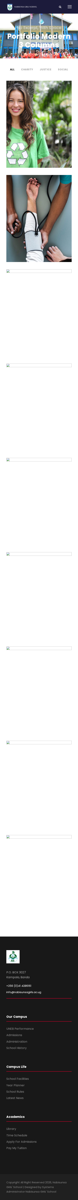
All (12, 69)
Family (34, 317)
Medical (39, 223)
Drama (45, 506)
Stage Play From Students (39, 497)
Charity (27, 69)
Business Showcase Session (39, 780)
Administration (16, 1042)
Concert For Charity (39, 591)
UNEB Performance (20, 1029)
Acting (33, 506)
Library (11, 1129)
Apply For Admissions (21, 1142)
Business (39, 789)
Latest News (15, 1098)
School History (16, 1048)
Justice (46, 69)
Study (33, 697)
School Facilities (17, 1079)
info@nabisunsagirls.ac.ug (23, 992)
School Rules (15, 1092)
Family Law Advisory (39, 308)
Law (45, 317)
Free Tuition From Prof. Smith (39, 685)
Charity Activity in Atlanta (39, 874)
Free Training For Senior (39, 403)
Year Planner (15, 1085)
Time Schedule (16, 1135)
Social (63, 69)
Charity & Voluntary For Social (39, 120)
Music (46, 600)
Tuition (44, 697)
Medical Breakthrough (39, 214)
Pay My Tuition (16, 1148)
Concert (33, 600)
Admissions (14, 1035)
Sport (39, 411)
